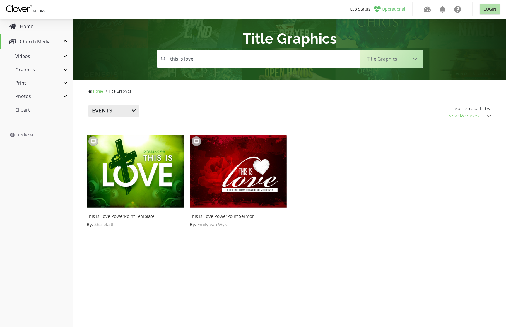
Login (489, 9)
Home (98, 91)
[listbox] (470, 116)
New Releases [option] (463, 116)
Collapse (25, 135)
